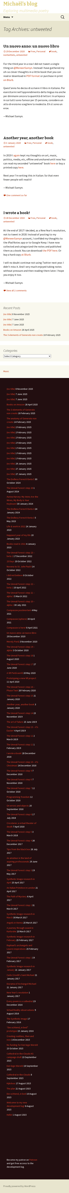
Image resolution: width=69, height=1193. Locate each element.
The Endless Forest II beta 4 (20, 508)
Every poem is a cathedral (20, 1001)
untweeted (21, 54)
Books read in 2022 (16, 543)
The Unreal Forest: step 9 (19, 770)
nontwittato (9, 54)
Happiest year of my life (19, 535)
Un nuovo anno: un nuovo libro (31, 46)
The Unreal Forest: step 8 (19, 779)
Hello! (9, 1114)
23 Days (10, 561)
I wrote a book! (16, 213)
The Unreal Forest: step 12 (20, 735)
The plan (11, 1088)
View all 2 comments (16, 290)
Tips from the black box (18, 849)
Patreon (33, 1159)
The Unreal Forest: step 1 (19, 957)
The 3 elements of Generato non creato (23, 334)
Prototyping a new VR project (21, 678)
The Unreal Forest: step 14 (20, 713)
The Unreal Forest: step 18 (20, 655)
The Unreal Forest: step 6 (19, 814)
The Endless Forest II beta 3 (20, 517)
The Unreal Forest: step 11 (20, 744)
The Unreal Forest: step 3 (19, 870)
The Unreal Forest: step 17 (20, 664)
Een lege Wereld (15, 1065)
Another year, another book (28, 138)
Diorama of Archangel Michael (21, 983)
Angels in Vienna (15, 922)
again (16, 155)
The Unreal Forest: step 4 (19, 840)
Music (6, 371)
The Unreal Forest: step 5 (19, 831)
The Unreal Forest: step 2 (19, 905)
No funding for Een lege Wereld (22, 1044)
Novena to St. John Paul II (19, 566)
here (52, 163)
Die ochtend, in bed (16, 1093)
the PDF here (50, 250)
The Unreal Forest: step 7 (19, 788)
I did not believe (15, 575)
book (54, 51)
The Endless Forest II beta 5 (20, 479)
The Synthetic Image (17, 1018)
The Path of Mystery (17, 896)
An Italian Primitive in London (21, 887)
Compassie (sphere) (17, 618)
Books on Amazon (12, 329)
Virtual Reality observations (20, 1009)
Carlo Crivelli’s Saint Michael (20, 975)
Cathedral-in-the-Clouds (18, 1074)
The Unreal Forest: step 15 (20, 695)
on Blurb (8, 80)
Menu (6, 17)
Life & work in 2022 (16, 526)
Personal (41, 51)
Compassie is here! (16, 627)
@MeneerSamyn (23, 68)
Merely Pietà (13, 641)
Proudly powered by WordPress (19, 1186)
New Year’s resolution (17, 992)
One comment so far (16, 195)
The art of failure (15, 721)
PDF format (33, 76)
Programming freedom (18, 796)
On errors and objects (18, 805)
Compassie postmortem (19, 610)
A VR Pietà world (15, 672)
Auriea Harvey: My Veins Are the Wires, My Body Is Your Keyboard (22, 500)
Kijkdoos (11, 1083)
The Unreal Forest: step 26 (20, 487)
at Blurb (26, 254)
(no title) (7, 314)
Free (33, 51)
